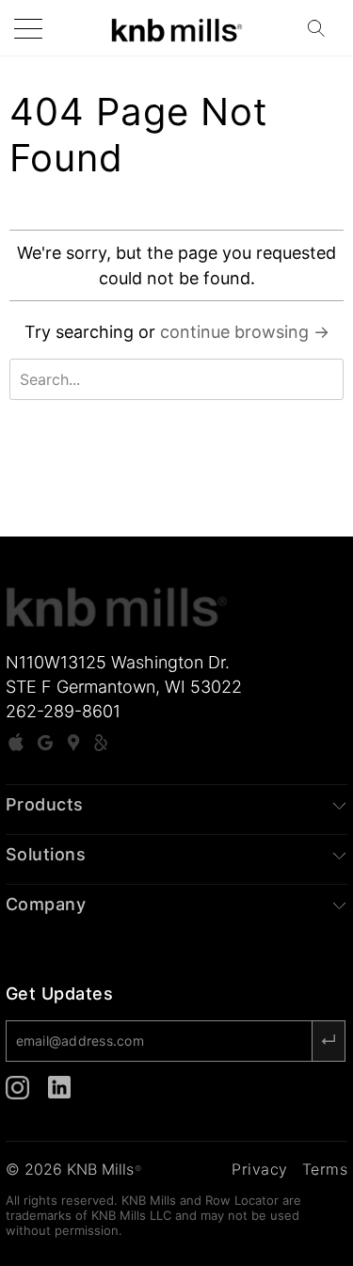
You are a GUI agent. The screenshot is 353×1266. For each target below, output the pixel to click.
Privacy (260, 1169)
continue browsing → (244, 332)
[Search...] (322, 28)
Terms (325, 1169)
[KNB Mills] (176, 28)
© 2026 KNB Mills (73, 1169)
